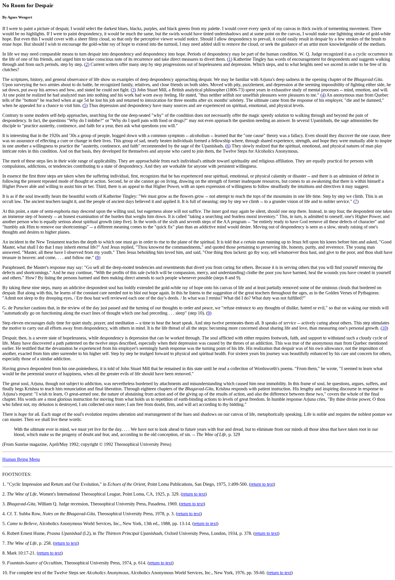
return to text (262, 484)
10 (384, 328)
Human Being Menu (21, 459)
